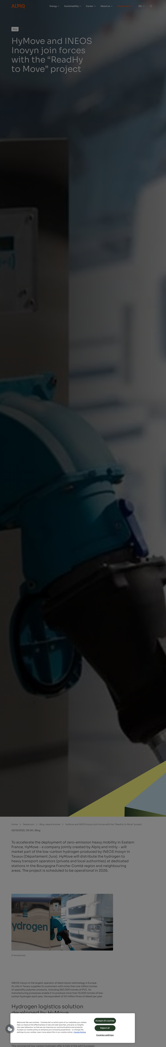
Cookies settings (105, 1035)
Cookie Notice (80, 1032)
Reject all (105, 1028)
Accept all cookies (105, 1021)
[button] (10, 1029)
